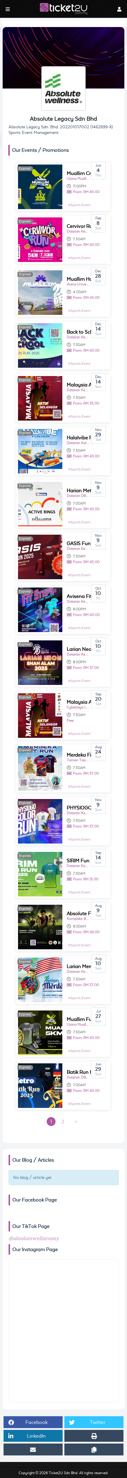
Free (70, 721)
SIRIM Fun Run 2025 (89, 860)
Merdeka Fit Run (85, 755)
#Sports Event (79, 205)
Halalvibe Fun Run (87, 437)
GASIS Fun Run (84, 543)
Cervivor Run (81, 226)
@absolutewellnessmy (34, 1239)
